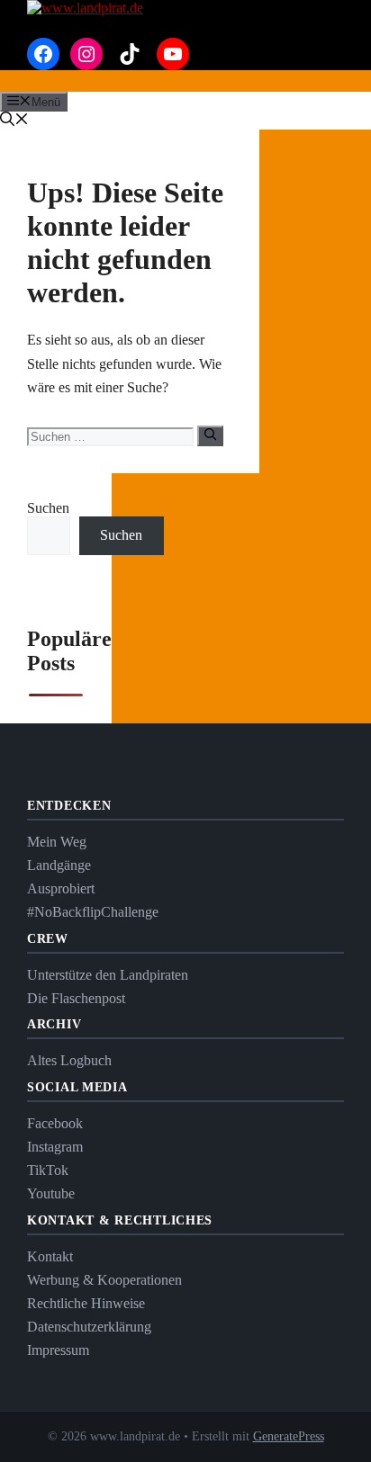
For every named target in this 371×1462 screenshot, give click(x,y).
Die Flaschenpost (76, 998)
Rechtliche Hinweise (86, 1303)
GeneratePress (288, 1436)
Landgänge (59, 865)
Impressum (58, 1350)
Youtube (51, 1193)
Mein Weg (56, 841)
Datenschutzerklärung (89, 1326)
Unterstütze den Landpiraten (107, 974)
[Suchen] (210, 435)
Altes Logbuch (69, 1060)
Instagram (55, 1146)
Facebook (55, 1123)
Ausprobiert (61, 888)
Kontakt (50, 1256)
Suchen (48, 508)
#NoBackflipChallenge (92, 911)
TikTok (47, 1170)
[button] (14, 121)
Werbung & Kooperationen (104, 1279)
